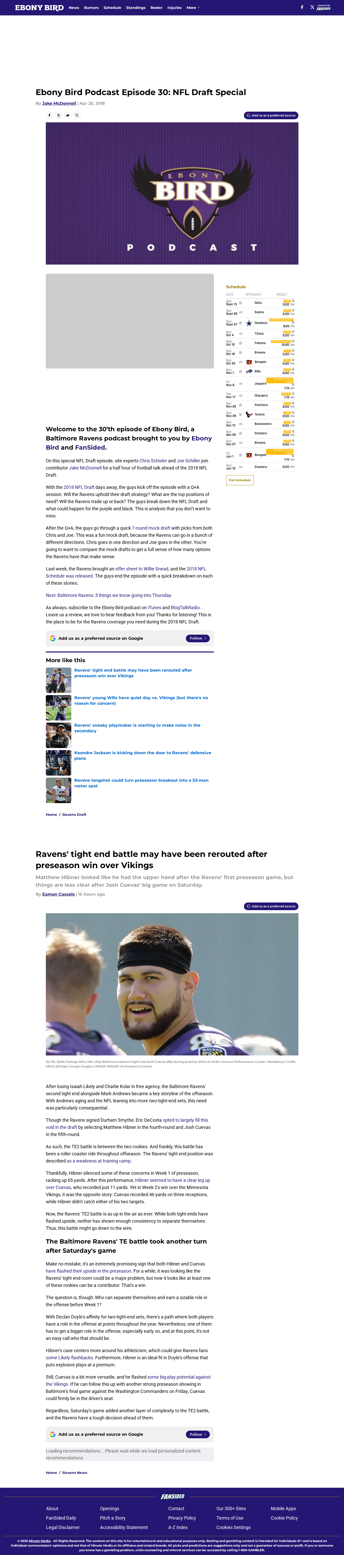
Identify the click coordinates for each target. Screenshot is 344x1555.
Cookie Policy (284, 1518)
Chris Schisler (153, 460)
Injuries (175, 7)
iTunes (154, 607)
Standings (135, 7)
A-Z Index (178, 1527)
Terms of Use (229, 1518)
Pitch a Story (113, 1518)
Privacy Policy (182, 1518)
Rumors (91, 7)
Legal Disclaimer (63, 1527)
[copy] (76, 115)
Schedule (112, 7)
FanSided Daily (61, 1518)
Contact (176, 1508)
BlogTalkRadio (185, 607)
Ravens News (74, 1472)
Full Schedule (240, 480)
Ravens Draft (74, 814)
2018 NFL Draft (79, 487)
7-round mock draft (151, 528)
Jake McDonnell (59, 103)
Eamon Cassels (58, 894)
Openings (109, 1508)
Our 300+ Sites (231, 1508)
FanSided (90, 447)
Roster (156, 7)
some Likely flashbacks (69, 1357)
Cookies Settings (233, 1527)
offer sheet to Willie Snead (141, 568)
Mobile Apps (283, 1508)
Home (51, 814)
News (74, 7)
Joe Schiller (188, 460)
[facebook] (302, 7)
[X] (312, 7)
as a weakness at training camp (99, 1161)
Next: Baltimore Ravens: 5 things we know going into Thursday (108, 595)
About (52, 1508)
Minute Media (39, 1541)
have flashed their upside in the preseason (88, 1271)
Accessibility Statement (124, 1527)
